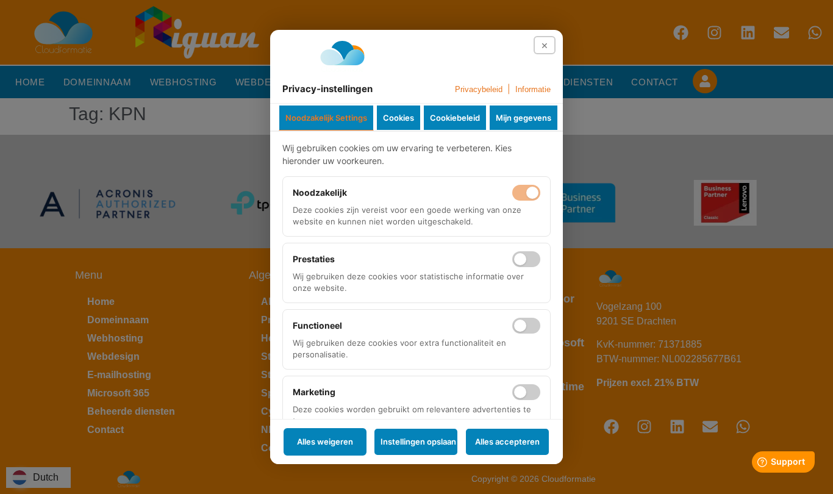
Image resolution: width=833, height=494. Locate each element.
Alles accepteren (507, 441)
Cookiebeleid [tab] (455, 118)
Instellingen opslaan (418, 441)
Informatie (533, 89)
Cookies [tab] (398, 118)
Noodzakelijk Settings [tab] (326, 118)
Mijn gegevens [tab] (523, 118)
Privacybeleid (478, 89)
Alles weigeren (325, 441)
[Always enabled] (526, 193)
